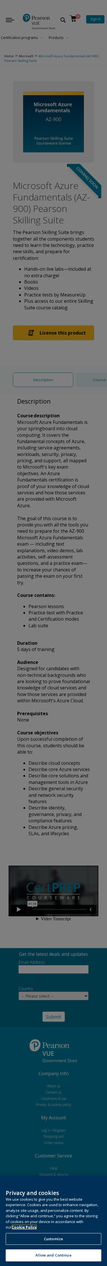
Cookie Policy (24, 1227)
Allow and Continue (53, 1255)
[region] (53, 1221)
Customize (53, 1238)
